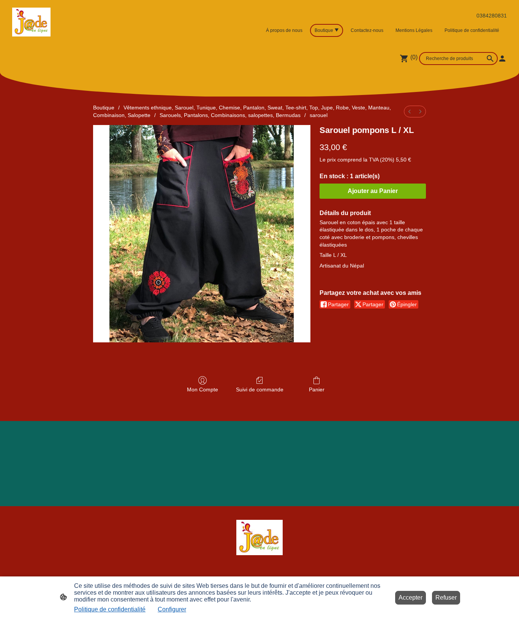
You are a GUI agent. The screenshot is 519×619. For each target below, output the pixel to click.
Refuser (446, 597)
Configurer (172, 609)
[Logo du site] (31, 22)
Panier (316, 389)
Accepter (410, 597)
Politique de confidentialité (110, 609)
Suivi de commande (259, 389)
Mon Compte (202, 389)
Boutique (103, 107)
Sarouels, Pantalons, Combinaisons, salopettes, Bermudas (230, 115)
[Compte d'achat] (502, 58)
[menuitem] (409, 111)
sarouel (319, 115)
